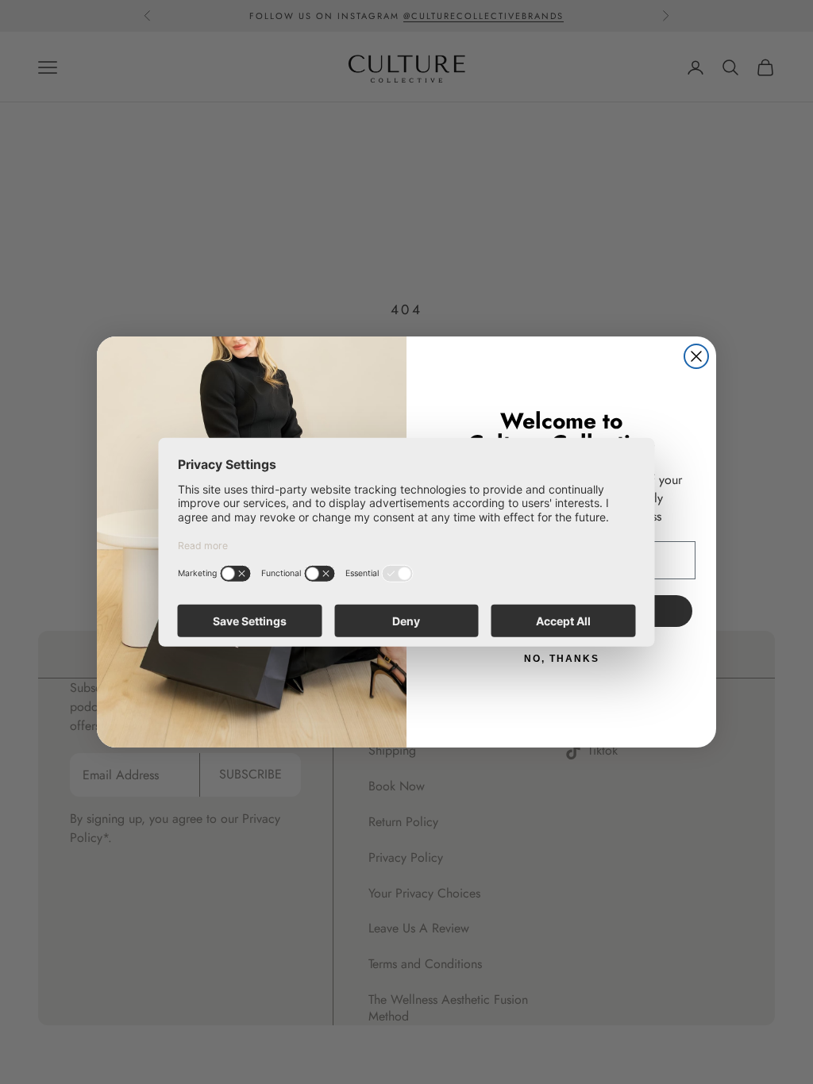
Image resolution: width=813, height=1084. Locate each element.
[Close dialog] (696, 356)
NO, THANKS (561, 658)
